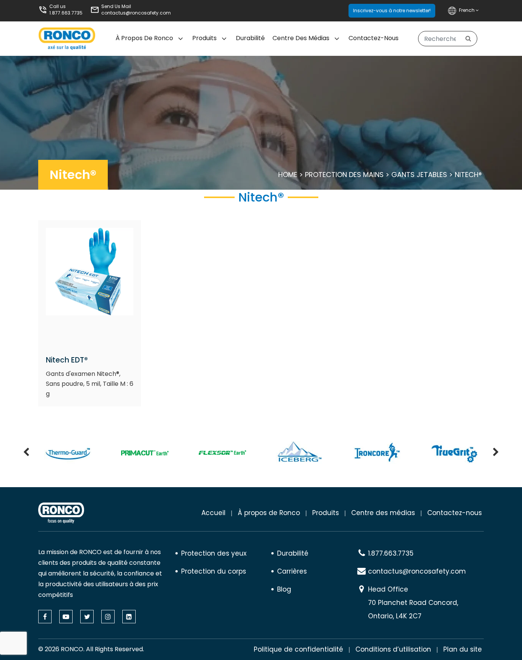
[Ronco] (61, 512)
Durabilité (250, 38)
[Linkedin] (129, 616)
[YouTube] (66, 616)
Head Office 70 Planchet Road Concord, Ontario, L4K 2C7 (413, 603)
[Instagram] (108, 616)
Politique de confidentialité (298, 649)
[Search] (468, 39)
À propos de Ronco (144, 38)
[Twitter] (87, 616)
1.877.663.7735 (66, 13)
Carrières (292, 571)
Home (287, 174)
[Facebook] (45, 616)
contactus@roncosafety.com (136, 13)
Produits (204, 38)
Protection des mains (344, 174)
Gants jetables (419, 174)
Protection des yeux (213, 553)
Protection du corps (213, 571)
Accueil (213, 512)
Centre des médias (300, 38)
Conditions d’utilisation (393, 649)
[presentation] (26, 452)
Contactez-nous (374, 38)
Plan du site (462, 649)
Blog (284, 589)
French (467, 10)
